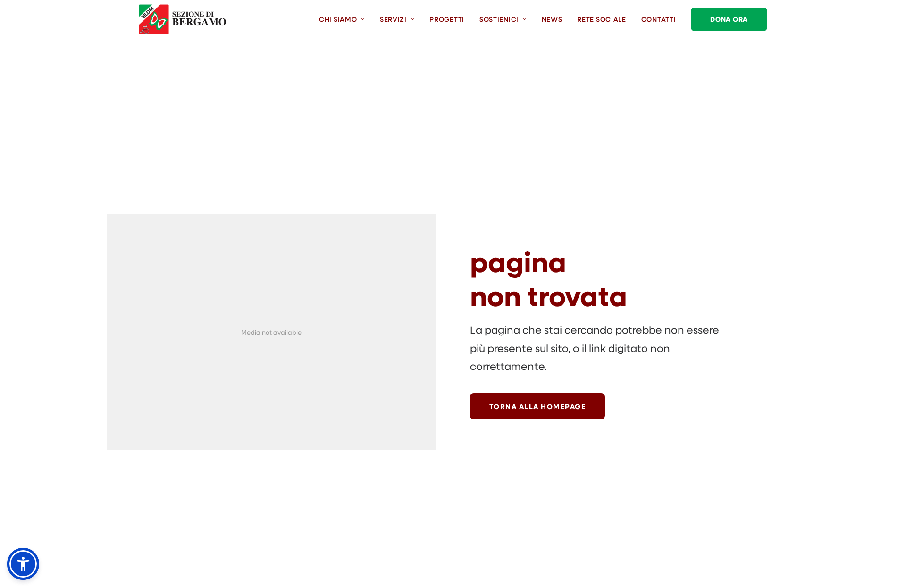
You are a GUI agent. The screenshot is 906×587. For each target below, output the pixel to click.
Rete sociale (601, 19)
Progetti (446, 19)
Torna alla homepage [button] (537, 406)
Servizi (393, 19)
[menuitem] (345, 19)
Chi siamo (338, 19)
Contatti (658, 19)
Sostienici (499, 19)
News (552, 19)
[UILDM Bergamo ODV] (182, 19)
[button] (23, 564)
